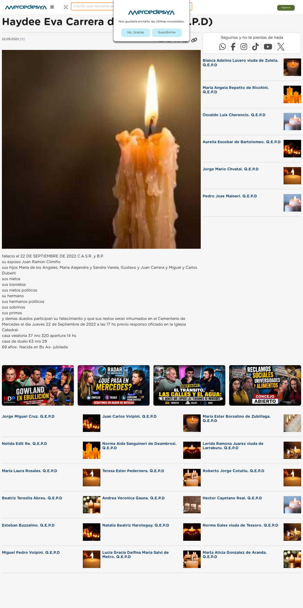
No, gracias (135, 32)
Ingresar (286, 7)
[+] (22, 39)
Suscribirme (167, 32)
